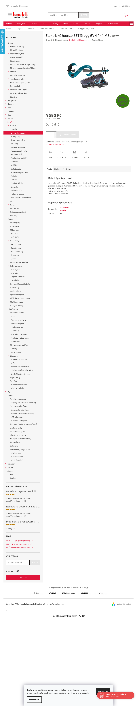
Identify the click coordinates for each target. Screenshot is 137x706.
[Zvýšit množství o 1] (55, 133)
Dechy (10, 118)
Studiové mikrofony (18, 406)
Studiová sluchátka (19, 359)
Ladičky (14, 348)
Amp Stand (15, 341)
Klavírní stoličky (17, 388)
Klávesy (10, 111)
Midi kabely (15, 222)
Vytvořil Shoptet (124, 604)
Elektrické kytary (17, 53)
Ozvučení (11, 463)
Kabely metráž (16, 266)
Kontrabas (14, 208)
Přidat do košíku (69, 134)
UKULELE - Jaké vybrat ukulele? (19, 541)
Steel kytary (15, 61)
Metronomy (16, 352)
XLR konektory (17, 251)
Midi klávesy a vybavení (20, 449)
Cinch (13, 258)
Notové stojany (17, 323)
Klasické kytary (16, 50)
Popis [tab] (49, 169)
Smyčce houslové (18, 147)
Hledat (84, 15)
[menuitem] (8, 23)
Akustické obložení (18, 435)
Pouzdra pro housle (19, 151)
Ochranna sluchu (17, 312)
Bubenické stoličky (19, 384)
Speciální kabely (17, 294)
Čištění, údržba (17, 183)
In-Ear (13, 363)
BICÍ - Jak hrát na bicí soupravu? (19, 548)
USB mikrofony (17, 417)
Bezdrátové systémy (18, 93)
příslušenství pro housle (21, 197)
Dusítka (14, 179)
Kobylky (14, 176)
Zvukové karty (16, 427)
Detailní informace (53, 144)
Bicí (9, 107)
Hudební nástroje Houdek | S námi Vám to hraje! (69, 587)
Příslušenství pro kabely (20, 298)
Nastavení (33, 699)
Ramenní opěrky (17, 154)
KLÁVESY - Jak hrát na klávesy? (19, 544)
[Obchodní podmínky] (84, 593)
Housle (13, 125)
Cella (12, 205)
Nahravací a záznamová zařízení (23, 424)
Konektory (14, 240)
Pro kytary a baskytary (20, 338)
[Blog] (100, 593)
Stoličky (13, 97)
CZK (116, 6)
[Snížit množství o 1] (55, 136)
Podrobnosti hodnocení (79, 40)
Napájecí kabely (16, 305)
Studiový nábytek (17, 431)
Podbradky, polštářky (19, 158)
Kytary (10, 43)
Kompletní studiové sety (20, 438)
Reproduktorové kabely (20, 284)
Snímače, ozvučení (18, 212)
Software (14, 445)
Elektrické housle (18, 133)
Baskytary (11, 100)
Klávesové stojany (18, 320)
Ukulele (10, 104)
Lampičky (15, 330)
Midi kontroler (17, 456)
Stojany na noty (18, 327)
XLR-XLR (14, 233)
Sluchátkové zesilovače (20, 374)
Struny (13, 71)
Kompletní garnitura (19, 172)
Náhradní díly (15, 86)
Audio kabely (15, 291)
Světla (10, 467)
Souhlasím (102, 691)
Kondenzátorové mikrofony (22, 413)
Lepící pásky (15, 377)
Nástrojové (14, 226)
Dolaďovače (16, 169)
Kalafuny (14, 143)
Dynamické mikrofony (20, 410)
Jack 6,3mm (16, 244)
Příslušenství (12, 309)
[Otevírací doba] (68, 593)
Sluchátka (14, 356)
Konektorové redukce (19, 262)
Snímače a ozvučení (18, 89)
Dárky (9, 392)
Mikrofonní (14, 230)
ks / (23, 577)
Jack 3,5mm (16, 248)
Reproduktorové (18, 276)
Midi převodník (17, 460)
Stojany (13, 316)
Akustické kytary (17, 46)
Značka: (97, 40)
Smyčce (10, 122)
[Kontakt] (52, 593)
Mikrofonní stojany (19, 334)
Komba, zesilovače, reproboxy (22, 64)
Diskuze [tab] (69, 169)
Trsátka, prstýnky (17, 79)
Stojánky (14, 187)
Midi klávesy (16, 453)
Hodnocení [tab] (59, 169)
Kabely (10, 219)
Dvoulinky (15, 280)
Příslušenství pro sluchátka (22, 370)
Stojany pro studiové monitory (23, 402)
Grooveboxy (15, 442)
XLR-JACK (15, 237)
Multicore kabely (17, 302)
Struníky (14, 161)
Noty (9, 115)
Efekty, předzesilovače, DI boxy (23, 68)
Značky (10, 471)
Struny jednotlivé (18, 140)
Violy (12, 201)
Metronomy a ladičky (19, 345)
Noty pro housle (17, 194)
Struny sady (15, 136)
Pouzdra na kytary (17, 75)
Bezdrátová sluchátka (20, 366)
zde (86, 692)
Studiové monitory (18, 399)
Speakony (15, 255)
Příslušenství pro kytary (20, 82)
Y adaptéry (14, 287)
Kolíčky (14, 165)
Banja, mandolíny (17, 57)
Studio (10, 395)
